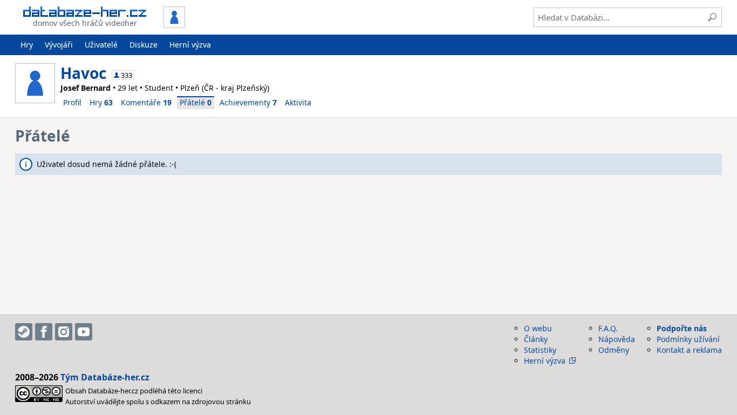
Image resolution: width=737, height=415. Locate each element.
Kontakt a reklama (689, 350)
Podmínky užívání (688, 339)
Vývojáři (59, 44)
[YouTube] (83, 331)
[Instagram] (63, 331)
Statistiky (540, 350)
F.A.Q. (608, 328)
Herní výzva (190, 44)
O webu (538, 328)
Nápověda (616, 339)
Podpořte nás (682, 328)
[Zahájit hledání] (712, 17)
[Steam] (23, 331)
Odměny (613, 350)
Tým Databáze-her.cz (104, 377)
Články (536, 339)
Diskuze (143, 44)
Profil (72, 102)
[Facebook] (43, 331)
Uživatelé (101, 44)
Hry (27, 44)
